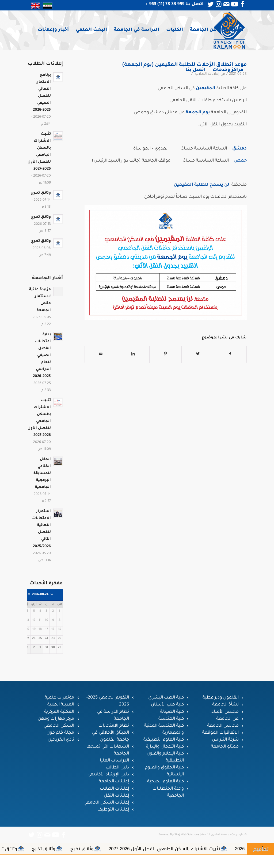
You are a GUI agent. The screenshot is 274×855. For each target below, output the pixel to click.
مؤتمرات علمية (59, 697)
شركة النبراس (225, 739)
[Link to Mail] (227, 4)
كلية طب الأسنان (167, 704)
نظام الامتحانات (113, 725)
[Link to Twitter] (211, 4)
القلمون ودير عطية (221, 697)
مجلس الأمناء (225, 712)
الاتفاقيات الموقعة (220, 732)
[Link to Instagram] (219, 4)
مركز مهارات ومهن (56, 718)
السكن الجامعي (59, 725)
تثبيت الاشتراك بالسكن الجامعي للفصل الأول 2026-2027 (216, 848)
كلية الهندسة (171, 718)
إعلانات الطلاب (114, 788)
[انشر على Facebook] (230, 354)
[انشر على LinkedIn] (133, 354)
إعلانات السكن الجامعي (106, 802)
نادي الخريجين (61, 739)
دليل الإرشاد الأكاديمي (108, 774)
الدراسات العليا (114, 760)
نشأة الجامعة (225, 704)
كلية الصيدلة (172, 712)
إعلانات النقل (116, 795)
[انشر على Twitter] (198, 354)
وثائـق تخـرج (134, 848)
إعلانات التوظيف (113, 809)
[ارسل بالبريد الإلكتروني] (101, 354)
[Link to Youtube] (235, 4)
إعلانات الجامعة (114, 781)
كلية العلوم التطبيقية (163, 739)
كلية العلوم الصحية (165, 781)
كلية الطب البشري (166, 697)
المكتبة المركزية (59, 712)
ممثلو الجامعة (225, 746)
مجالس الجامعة (223, 725)
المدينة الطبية (60, 704)
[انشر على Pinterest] (166, 354)
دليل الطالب (117, 767)
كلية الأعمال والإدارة (165, 746)
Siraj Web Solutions (186, 834)
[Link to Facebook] (243, 4)
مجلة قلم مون (60, 732)
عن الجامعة (227, 718)
